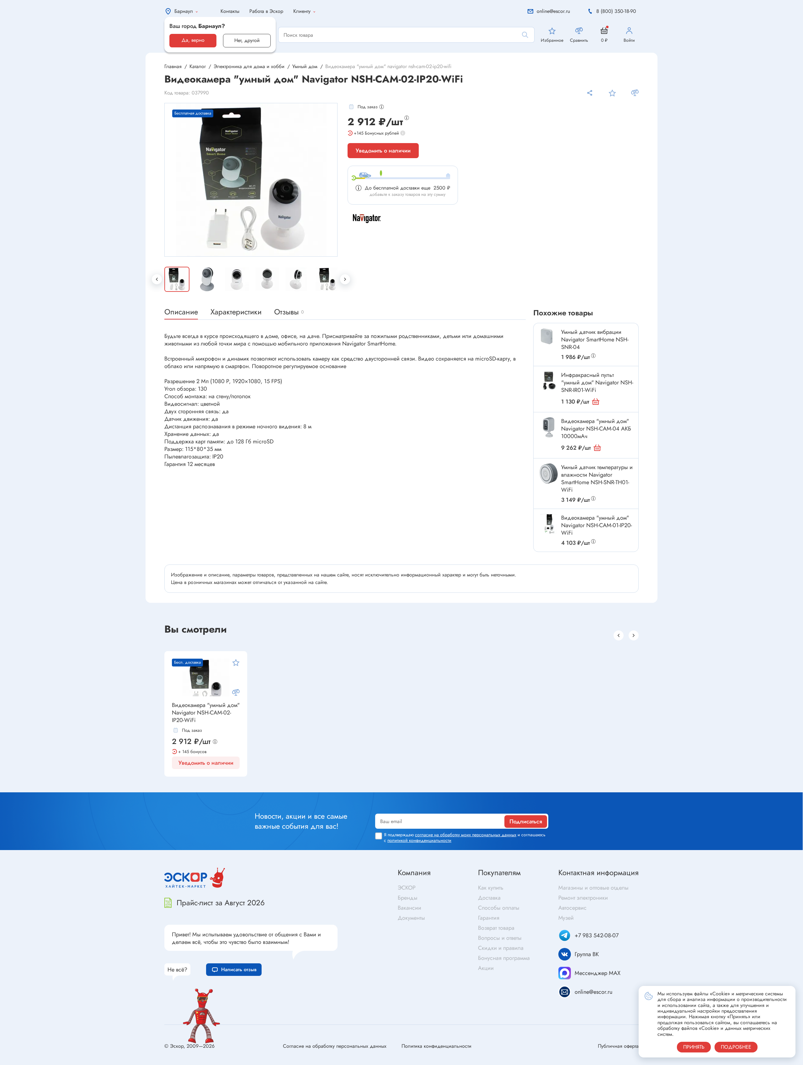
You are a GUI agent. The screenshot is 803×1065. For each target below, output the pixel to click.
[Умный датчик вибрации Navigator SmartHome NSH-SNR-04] (549, 338)
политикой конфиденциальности (419, 840)
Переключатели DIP (239, 787)
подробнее (736, 1047)
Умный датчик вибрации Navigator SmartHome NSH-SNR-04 (595, 339)
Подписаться (525, 821)
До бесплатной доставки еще (407, 187)
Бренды (407, 898)
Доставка (489, 898)
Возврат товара (496, 928)
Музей (566, 918)
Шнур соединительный (429, 785)
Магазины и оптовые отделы (593, 888)
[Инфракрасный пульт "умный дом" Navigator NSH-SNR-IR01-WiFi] (549, 381)
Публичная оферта (618, 1046)
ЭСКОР (407, 888)
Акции (486, 968)
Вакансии (409, 908)
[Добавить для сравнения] (635, 93)
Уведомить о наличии (383, 151)
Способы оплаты (498, 908)
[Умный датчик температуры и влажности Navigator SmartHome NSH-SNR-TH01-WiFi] (549, 473)
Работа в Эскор (266, 11)
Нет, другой (247, 40)
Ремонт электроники (583, 898)
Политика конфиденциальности (436, 1046)
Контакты (230, 11)
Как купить (490, 888)
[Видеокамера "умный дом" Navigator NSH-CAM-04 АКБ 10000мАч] (549, 427)
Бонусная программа (504, 958)
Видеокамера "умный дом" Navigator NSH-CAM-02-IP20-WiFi (206, 712)
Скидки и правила (501, 948)
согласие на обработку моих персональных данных (465, 835)
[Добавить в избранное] (612, 93)
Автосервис (572, 908)
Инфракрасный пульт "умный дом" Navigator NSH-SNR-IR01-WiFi (597, 382)
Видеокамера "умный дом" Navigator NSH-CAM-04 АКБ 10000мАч (596, 428)
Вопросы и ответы (500, 938)
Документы (411, 918)
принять (694, 1047)
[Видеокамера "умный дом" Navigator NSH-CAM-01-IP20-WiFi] (549, 524)
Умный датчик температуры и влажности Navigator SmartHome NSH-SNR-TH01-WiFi (597, 478)
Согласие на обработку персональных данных (334, 1046)
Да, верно (193, 40)
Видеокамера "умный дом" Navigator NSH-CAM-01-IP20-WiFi (596, 525)
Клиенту (302, 11)
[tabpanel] (251, 179)
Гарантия (488, 918)
